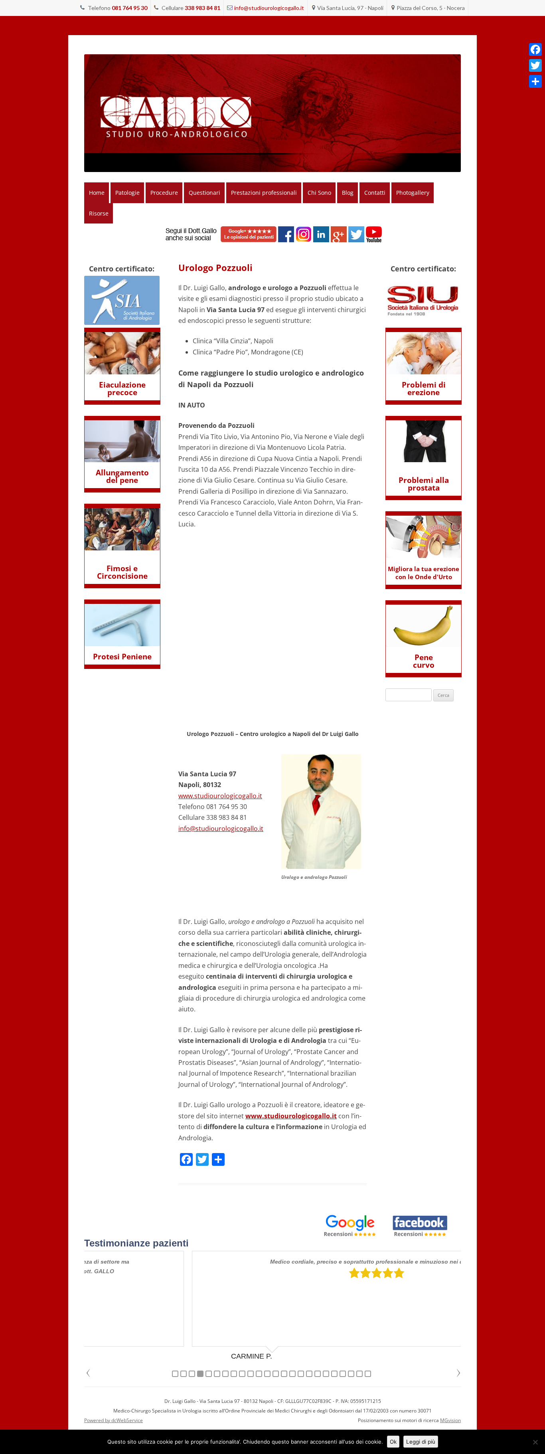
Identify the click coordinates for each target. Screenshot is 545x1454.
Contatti (374, 192)
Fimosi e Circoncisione (122, 572)
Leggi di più (420, 1441)
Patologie (127, 192)
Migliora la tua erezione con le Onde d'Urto (423, 573)
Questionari (204, 192)
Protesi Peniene (122, 656)
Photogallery (412, 192)
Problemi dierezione (424, 389)
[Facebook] (535, 49)
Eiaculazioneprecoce (122, 389)
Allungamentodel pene (122, 476)
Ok (393, 1441)
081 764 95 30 (129, 7)
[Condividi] (535, 81)
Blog (347, 192)
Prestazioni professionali (264, 192)
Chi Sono (319, 192)
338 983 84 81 (202, 7)
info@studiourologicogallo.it (269, 7)
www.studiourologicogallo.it (220, 795)
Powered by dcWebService (113, 1420)
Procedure (164, 192)
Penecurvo (423, 661)
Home (97, 192)
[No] (535, 1442)
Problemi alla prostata (424, 484)
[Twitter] (535, 65)
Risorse (99, 213)
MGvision (450, 1420)
